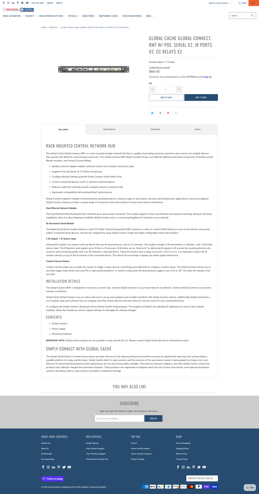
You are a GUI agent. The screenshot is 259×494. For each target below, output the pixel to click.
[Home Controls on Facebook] (3, 3)
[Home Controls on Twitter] (22, 3)
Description (63, 129)
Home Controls (54, 487)
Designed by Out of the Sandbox (74, 487)
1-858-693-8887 (37, 3)
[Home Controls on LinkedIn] (13, 3)
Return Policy (181, 454)
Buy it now (201, 97)
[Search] (252, 15)
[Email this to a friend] (176, 113)
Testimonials (46, 454)
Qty (150, 83)
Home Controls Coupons (141, 454)
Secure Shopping (183, 443)
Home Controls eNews (140, 448)
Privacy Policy (182, 459)
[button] (13, 16)
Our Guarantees (47, 459)
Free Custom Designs (95, 448)
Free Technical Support (96, 454)
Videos (198, 129)
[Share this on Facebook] (160, 113)
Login (244, 3)
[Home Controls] (18, 9)
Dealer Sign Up (92, 443)
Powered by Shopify (97, 487)
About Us (45, 448)
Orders (50, 3)
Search (134, 443)
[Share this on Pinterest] (168, 113)
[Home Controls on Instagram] (8, 3)
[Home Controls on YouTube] (27, 3)
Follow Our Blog (137, 459)
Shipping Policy (182, 448)
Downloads (155, 129)
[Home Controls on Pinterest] (17, 3)
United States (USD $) (219, 3)
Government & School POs (97, 459)
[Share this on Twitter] (152, 113)
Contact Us (45, 443)
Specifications (109, 129)
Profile (59, 3)
